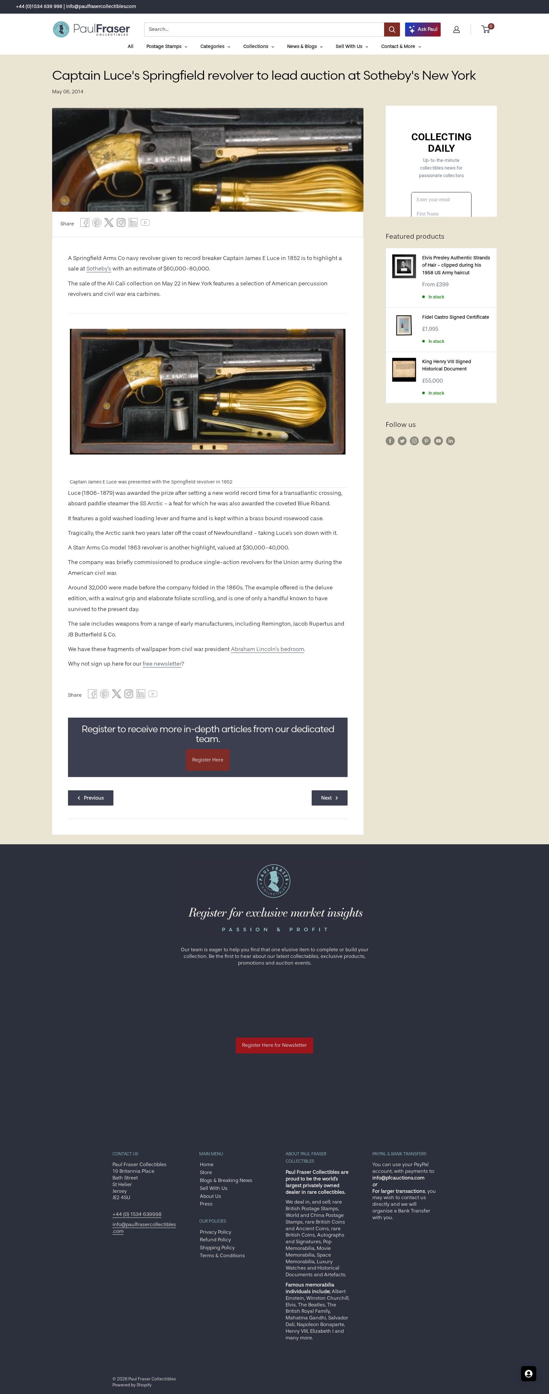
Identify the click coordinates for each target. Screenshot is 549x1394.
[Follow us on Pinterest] (426, 441)
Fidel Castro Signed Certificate (455, 317)
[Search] (392, 30)
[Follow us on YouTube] (438, 441)
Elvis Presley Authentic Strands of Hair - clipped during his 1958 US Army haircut (456, 265)
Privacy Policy (215, 1232)
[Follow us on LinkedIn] (450, 441)
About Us (210, 1196)
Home (207, 1164)
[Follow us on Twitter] (402, 441)
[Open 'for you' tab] (528, 1373)
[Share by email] (121, 224)
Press (206, 1204)
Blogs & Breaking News (226, 1180)
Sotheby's (98, 268)
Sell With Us (213, 1188)
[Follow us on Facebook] (390, 441)
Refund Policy (215, 1240)
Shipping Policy (217, 1248)
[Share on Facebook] (84, 224)
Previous (94, 798)
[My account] (456, 29)
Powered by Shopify (132, 1384)
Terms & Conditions (222, 1255)
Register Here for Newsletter (274, 1045)
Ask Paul (427, 29)
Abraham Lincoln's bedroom (267, 649)
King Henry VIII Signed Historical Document (446, 365)
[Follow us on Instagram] (414, 441)
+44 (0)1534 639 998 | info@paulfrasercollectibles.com (76, 6)
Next (326, 798)
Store (206, 1172)
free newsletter (162, 663)
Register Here (207, 760)
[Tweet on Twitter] (109, 224)
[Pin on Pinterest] (96, 224)
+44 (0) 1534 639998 (136, 1214)
